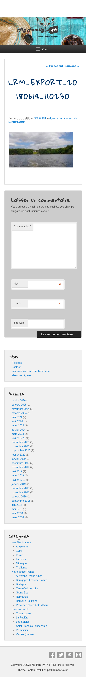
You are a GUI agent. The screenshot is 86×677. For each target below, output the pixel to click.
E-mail (17, 303)
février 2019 (18, 479)
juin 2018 (17, 504)
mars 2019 (18, 475)
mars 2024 (18, 425)
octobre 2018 (19, 496)
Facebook (52, 655)
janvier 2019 (19, 484)
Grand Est (22, 592)
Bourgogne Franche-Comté (31, 580)
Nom (16, 283)
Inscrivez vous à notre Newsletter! (31, 371)
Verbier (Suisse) (25, 634)
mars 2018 (18, 517)
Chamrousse (23, 613)
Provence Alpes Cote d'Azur (32, 605)
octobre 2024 (19, 413)
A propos (17, 362)
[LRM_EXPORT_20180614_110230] (41, 167)
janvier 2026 (19, 400)
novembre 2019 (20, 467)
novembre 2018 (20, 492)
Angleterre (22, 546)
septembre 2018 (21, 500)
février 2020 (18, 454)
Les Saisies (23, 621)
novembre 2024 (20, 408)
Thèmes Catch (59, 669)
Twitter (60, 655)
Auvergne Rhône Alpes (29, 575)
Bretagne (21, 584)
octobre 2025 (19, 404)
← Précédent (54, 65)
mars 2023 (18, 433)
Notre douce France (23, 571)
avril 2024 (17, 421)
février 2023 (18, 438)
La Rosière (22, 617)
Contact (16, 366)
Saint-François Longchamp (31, 625)
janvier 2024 (19, 429)
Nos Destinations (21, 542)
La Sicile (21, 559)
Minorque (21, 563)
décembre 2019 (20, 463)
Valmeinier (22, 630)
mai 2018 (17, 509)
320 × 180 (40, 118)
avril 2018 (17, 513)
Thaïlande (21, 567)
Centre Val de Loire (27, 588)
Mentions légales (21, 375)
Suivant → (72, 65)
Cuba (19, 550)
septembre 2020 (21, 450)
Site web (19, 322)
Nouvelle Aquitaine (26, 600)
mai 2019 (17, 471)
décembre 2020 (20, 442)
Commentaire (22, 226)
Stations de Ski (20, 609)
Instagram (78, 655)
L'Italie (19, 555)
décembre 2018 (20, 488)
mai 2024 (17, 417)
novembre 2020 (20, 446)
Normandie (22, 596)
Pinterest (69, 655)
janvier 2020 (19, 458)
